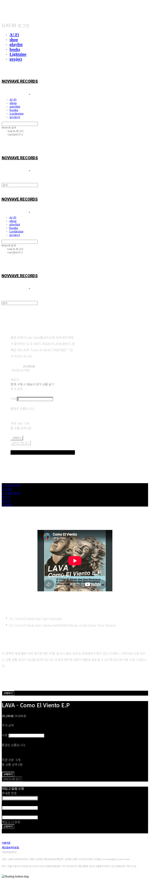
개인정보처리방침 (10, 847)
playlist (16, 44)
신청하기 (8, 826)
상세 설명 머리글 (11, 485)
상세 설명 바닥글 (11, 493)
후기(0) (5, 497)
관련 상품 (7, 505)
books (15, 49)
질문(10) (6, 501)
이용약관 (6, 842)
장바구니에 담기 (11, 779)
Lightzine (18, 54)
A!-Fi (14, 34)
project (16, 59)
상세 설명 (7, 489)
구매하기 (8, 693)
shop (14, 39)
